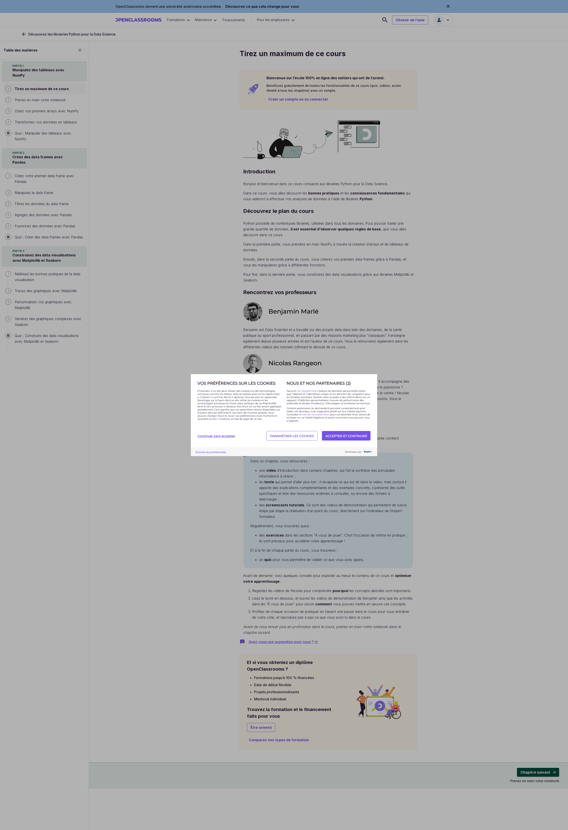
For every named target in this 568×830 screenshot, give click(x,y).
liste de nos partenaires (315, 414)
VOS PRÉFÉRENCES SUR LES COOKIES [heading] (236, 383)
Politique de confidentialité (210, 451)
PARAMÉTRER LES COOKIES (292, 436)
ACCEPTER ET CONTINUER (346, 436)
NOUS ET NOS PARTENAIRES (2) (319, 383)
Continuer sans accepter (216, 436)
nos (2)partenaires (308, 390)
